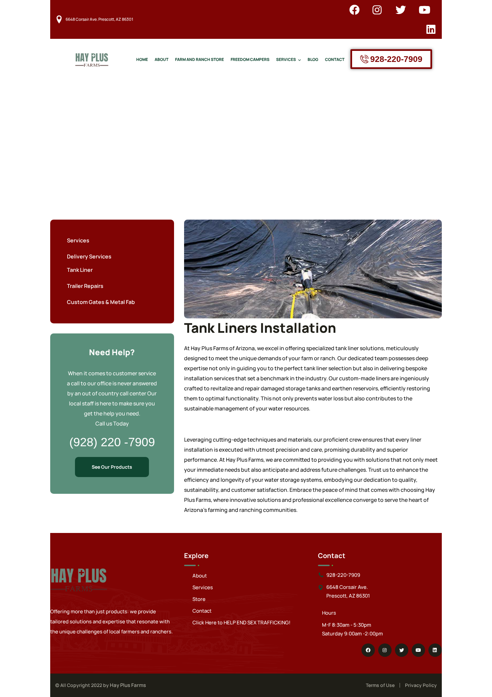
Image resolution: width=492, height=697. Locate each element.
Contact (202, 610)
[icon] (354, 9)
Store (199, 599)
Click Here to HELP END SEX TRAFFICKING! (241, 622)
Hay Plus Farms (128, 685)
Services (202, 587)
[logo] (91, 58)
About (199, 575)
